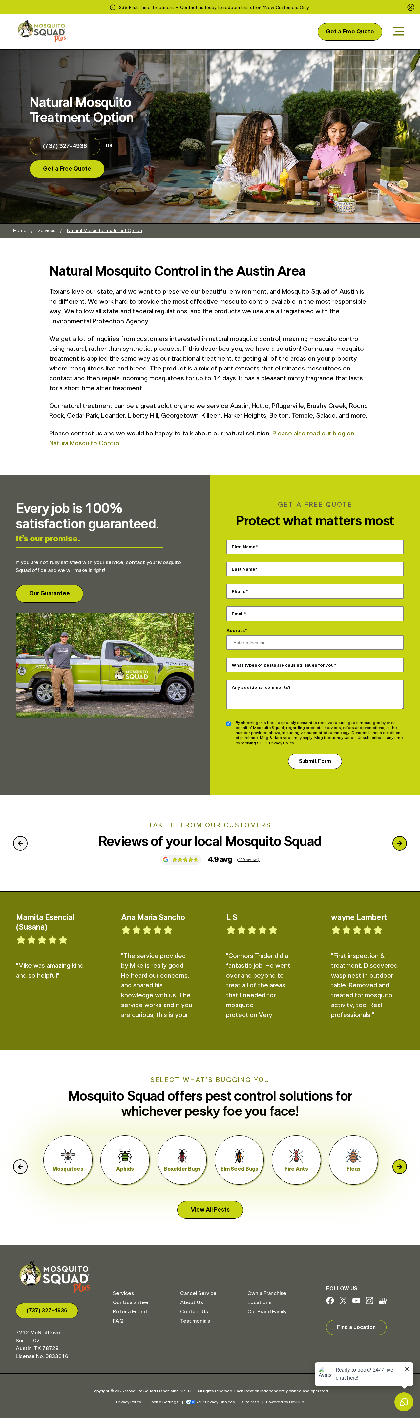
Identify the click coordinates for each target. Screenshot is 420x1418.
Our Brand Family (266, 1311)
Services (46, 230)
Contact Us (194, 1311)
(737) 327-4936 (65, 146)
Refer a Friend (130, 1311)
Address (235, 630)
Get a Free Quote (350, 32)
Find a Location (356, 1327)
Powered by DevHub (285, 1402)
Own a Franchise (266, 1293)
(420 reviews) (248, 860)
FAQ (118, 1320)
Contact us (192, 7)
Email (238, 613)
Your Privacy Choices (215, 1402)
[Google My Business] (383, 1302)
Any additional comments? (261, 687)
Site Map (250, 1402)
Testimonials (195, 1320)
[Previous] (20, 843)
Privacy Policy (281, 743)
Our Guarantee (49, 594)
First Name (244, 546)
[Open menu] (398, 32)
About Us (191, 1302)
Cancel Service (198, 1293)
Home (19, 230)
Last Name (243, 569)
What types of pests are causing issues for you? (284, 665)
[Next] (399, 843)
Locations (259, 1302)
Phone (239, 591)
